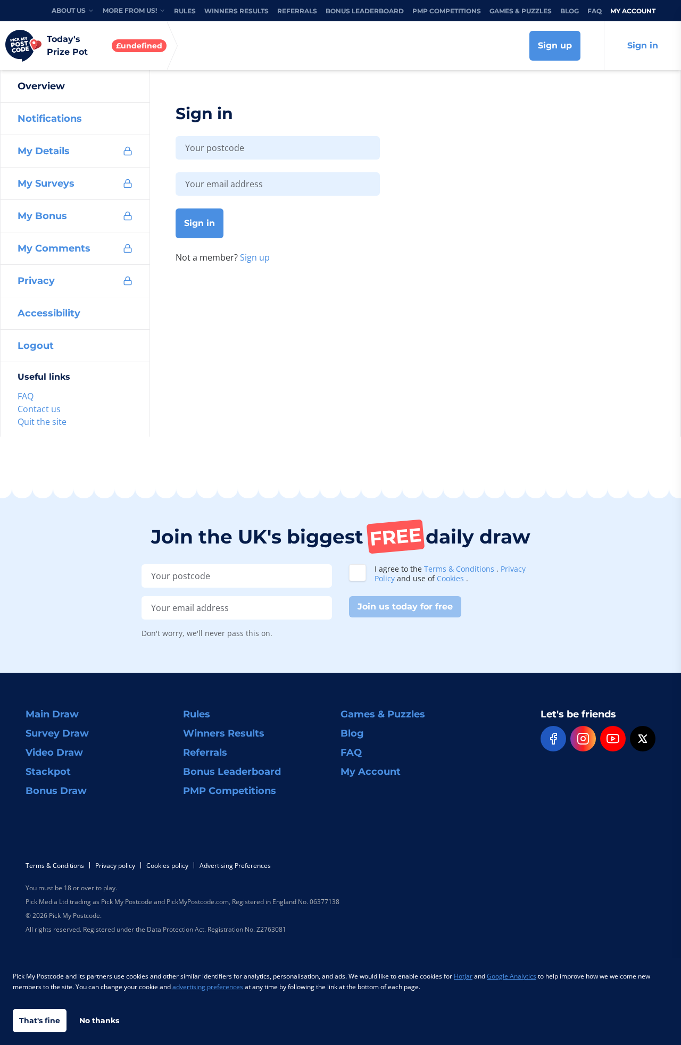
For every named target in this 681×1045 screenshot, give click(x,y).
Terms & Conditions (460, 569)
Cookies (451, 578)
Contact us (39, 409)
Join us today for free (405, 606)
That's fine (39, 1020)
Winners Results (236, 11)
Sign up (555, 45)
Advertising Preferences (235, 865)
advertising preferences (207, 986)
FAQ (594, 11)
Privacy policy (115, 865)
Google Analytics (511, 976)
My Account (632, 11)
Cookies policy (167, 865)
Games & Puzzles (520, 11)
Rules (185, 11)
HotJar (463, 976)
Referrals (297, 11)
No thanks (99, 1020)
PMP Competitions (446, 11)
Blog (569, 11)
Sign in (642, 45)
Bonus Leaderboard (365, 11)
